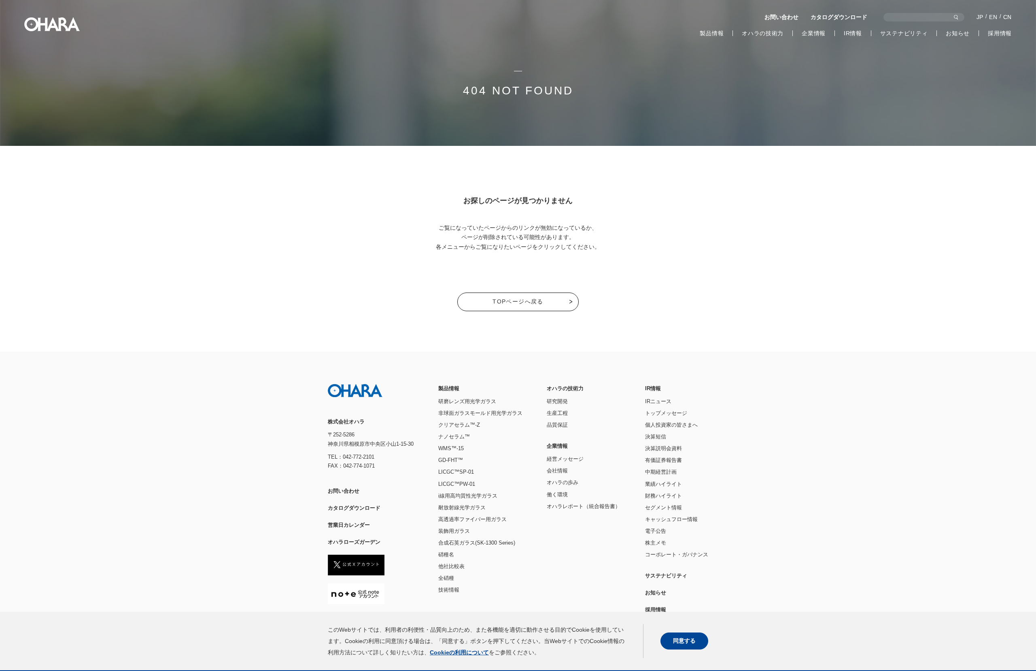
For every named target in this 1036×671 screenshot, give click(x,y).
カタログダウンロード (839, 17)
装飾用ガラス (454, 531)
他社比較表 (451, 566)
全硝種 (446, 578)
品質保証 (557, 425)
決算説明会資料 (663, 448)
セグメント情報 (663, 507)
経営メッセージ (565, 459)
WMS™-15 (451, 448)
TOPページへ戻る (518, 301)
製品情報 (712, 33)
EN (993, 17)
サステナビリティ (904, 33)
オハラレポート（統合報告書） (583, 506)
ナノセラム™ (454, 437)
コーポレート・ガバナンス (676, 554)
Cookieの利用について (459, 652)
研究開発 (557, 401)
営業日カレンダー (349, 525)
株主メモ (655, 543)
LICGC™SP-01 (456, 472)
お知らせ (958, 33)
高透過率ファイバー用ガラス (472, 519)
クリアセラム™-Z (459, 425)
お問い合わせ (781, 17)
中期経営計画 (661, 472)
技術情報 (448, 590)
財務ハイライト (663, 496)
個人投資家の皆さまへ (671, 425)
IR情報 (853, 33)
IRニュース (658, 401)
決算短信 (655, 437)
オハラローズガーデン (354, 542)
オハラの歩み (562, 482)
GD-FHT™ (450, 460)
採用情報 (1000, 33)
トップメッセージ (666, 413)
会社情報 (557, 471)
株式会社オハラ (52, 24)
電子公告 (655, 531)
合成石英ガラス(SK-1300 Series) (476, 543)
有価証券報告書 (663, 460)
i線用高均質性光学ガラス (467, 496)
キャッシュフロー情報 (671, 519)
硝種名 (446, 554)
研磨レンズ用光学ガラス (467, 401)
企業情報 (814, 33)
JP (980, 17)
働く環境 (557, 494)
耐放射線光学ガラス (462, 507)
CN (1007, 17)
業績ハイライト (663, 484)
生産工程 (557, 413)
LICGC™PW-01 (456, 484)
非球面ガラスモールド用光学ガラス (480, 413)
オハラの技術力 (762, 33)
